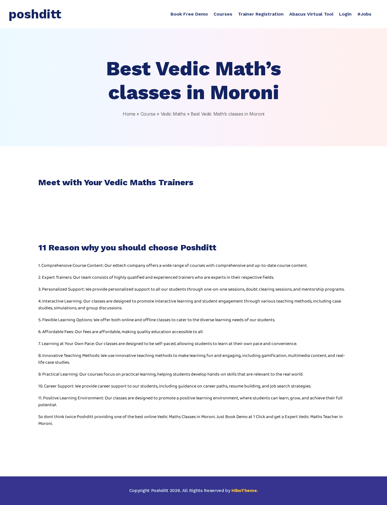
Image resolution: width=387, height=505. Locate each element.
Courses (223, 14)
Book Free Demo (189, 14)
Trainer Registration (261, 14)
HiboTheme (244, 490)
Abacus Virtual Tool (311, 14)
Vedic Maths (173, 114)
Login (345, 14)
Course (148, 114)
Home (129, 114)
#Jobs (364, 14)
